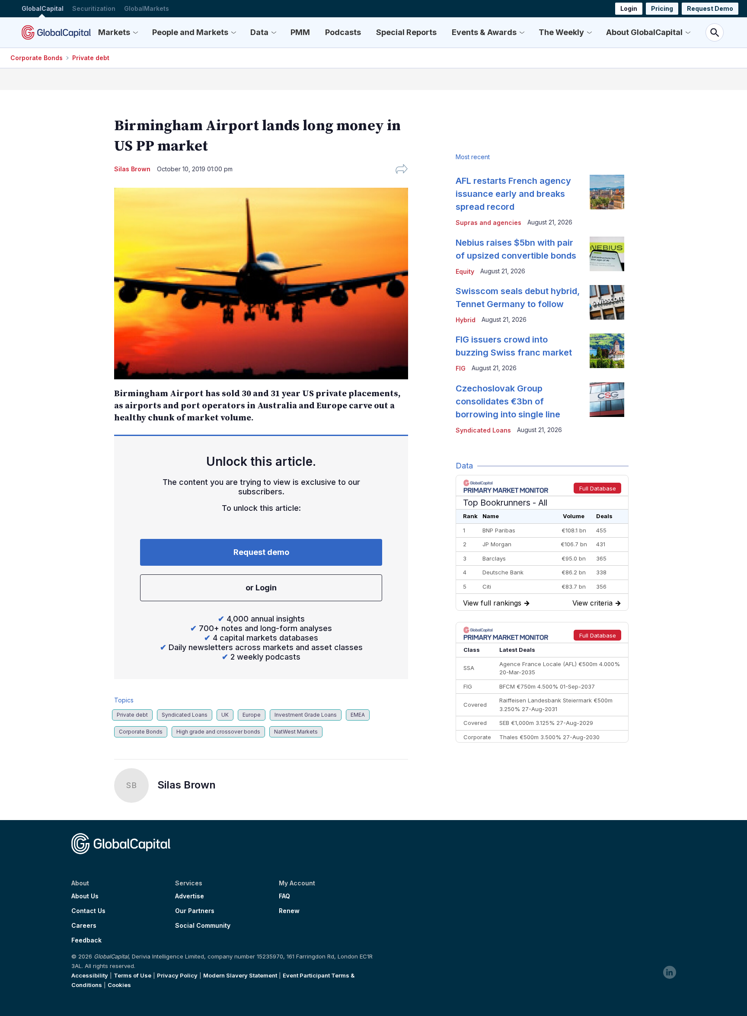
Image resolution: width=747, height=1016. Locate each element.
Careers (83, 926)
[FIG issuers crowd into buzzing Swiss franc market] (607, 350)
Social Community (202, 926)
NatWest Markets (296, 731)
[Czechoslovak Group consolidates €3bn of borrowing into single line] (607, 399)
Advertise (189, 896)
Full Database (597, 488)
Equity (465, 271)
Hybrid (466, 320)
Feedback (86, 940)
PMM (300, 32)
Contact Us (88, 911)
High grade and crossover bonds (218, 731)
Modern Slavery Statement (240, 975)
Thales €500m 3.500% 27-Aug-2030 (549, 737)
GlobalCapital (43, 8)
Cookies (119, 984)
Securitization (93, 8)
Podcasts (343, 32)
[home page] (56, 32)
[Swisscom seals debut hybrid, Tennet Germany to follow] (607, 302)
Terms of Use (132, 975)
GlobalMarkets (146, 8)
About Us (85, 896)
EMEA (358, 715)
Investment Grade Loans (306, 715)
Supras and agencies (488, 222)
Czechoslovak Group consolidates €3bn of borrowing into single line (508, 401)
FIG (461, 368)
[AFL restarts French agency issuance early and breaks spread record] (607, 192)
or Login (261, 587)
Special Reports (406, 32)
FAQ (284, 896)
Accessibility (89, 975)
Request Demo (710, 8)
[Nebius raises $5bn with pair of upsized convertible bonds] (607, 254)
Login (628, 8)
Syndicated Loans (185, 715)
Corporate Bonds (36, 57)
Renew (289, 911)
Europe (252, 715)
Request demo (261, 552)
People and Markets (190, 32)
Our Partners (194, 911)
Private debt (90, 57)
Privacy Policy (177, 975)
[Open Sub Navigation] (135, 32)
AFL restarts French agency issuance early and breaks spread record (513, 194)
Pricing (662, 8)
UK (225, 715)
